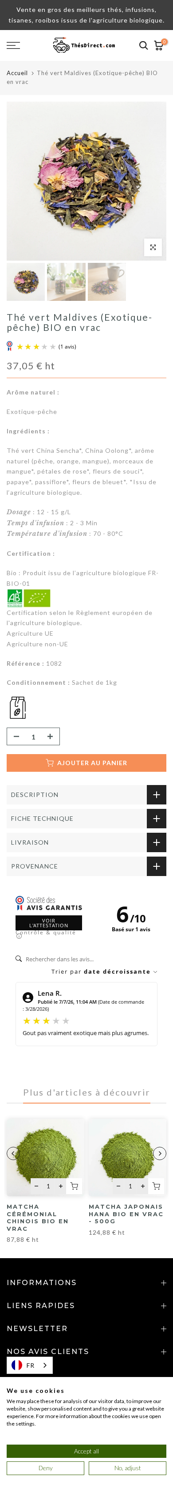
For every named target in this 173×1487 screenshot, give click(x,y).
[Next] (159, 1153)
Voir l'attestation (48, 923)
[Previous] (13, 1153)
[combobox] (30, 1365)
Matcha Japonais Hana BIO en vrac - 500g (126, 1214)
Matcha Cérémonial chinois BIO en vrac (38, 1217)
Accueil (17, 72)
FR (31, 1365)
